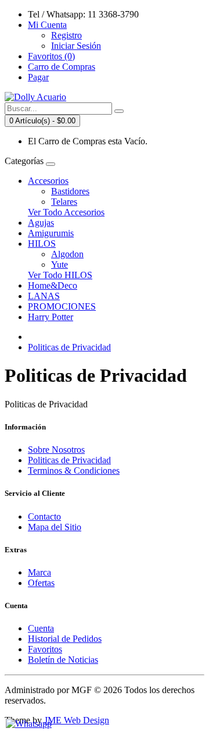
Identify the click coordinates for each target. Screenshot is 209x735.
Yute (59, 264)
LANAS (44, 296)
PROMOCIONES (62, 306)
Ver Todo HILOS (60, 275)
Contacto (44, 516)
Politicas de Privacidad (69, 347)
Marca (39, 572)
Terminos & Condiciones (74, 470)
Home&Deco (52, 285)
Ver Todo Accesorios (66, 212)
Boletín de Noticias (63, 660)
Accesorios (48, 181)
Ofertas (41, 583)
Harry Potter (50, 317)
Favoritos (45, 649)
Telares (64, 202)
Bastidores (70, 191)
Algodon (67, 254)
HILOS (42, 243)
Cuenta (41, 628)
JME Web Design (76, 720)
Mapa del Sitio (54, 527)
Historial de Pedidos (65, 639)
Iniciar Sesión (76, 46)
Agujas (41, 223)
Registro (66, 35)
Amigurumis (51, 233)
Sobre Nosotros (56, 450)
